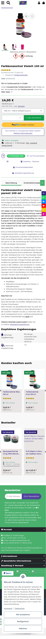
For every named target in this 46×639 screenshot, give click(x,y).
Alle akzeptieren (23, 614)
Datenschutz (20, 608)
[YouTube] (44, 206)
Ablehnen (23, 628)
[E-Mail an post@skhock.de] (44, 193)
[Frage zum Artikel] (3, 156)
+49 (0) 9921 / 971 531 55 (16, 538)
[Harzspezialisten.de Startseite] (23, 3)
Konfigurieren (23, 621)
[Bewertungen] (6, 70)
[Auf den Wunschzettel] (32, 16)
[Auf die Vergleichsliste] (26, 16)
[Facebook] (44, 202)
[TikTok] (44, 214)
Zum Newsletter (31, 496)
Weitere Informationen (23, 133)
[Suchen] (8, 3)
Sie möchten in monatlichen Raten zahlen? (23, 132)
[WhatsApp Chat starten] (44, 197)
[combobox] (23, 110)
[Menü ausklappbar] (2, 3)
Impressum (8, 608)
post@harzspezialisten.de (19, 540)
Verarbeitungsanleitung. (20, 324)
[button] (39, 3)
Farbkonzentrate (21, 75)
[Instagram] (44, 210)
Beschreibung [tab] (11, 183)
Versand (21, 106)
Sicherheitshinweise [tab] (32, 183)
